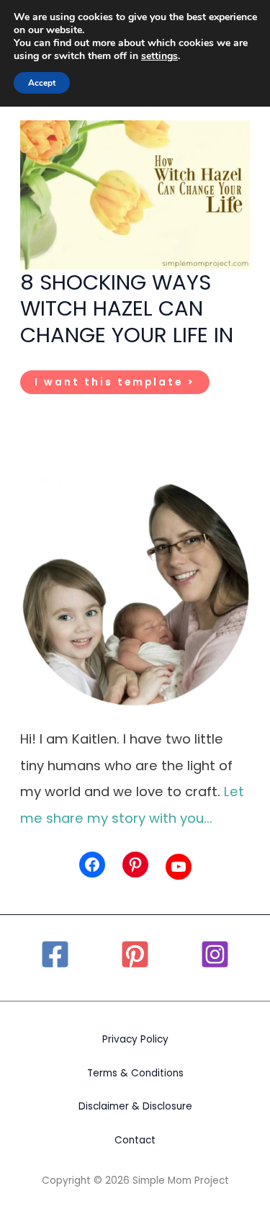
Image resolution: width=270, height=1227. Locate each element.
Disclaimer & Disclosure (135, 1106)
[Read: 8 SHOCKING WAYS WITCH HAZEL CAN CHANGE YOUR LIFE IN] (135, 193)
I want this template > (114, 385)
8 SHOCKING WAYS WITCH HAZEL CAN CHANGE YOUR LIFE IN (126, 308)
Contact (135, 1140)
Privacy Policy (135, 1039)
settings (159, 56)
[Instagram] (215, 954)
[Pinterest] (135, 954)
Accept (41, 83)
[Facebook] (55, 954)
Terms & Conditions (135, 1073)
